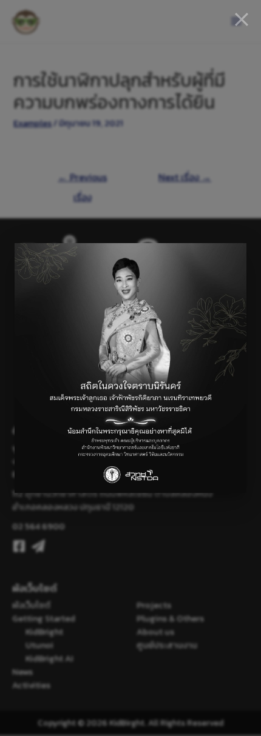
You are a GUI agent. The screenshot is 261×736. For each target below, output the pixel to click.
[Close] (241, 19)
